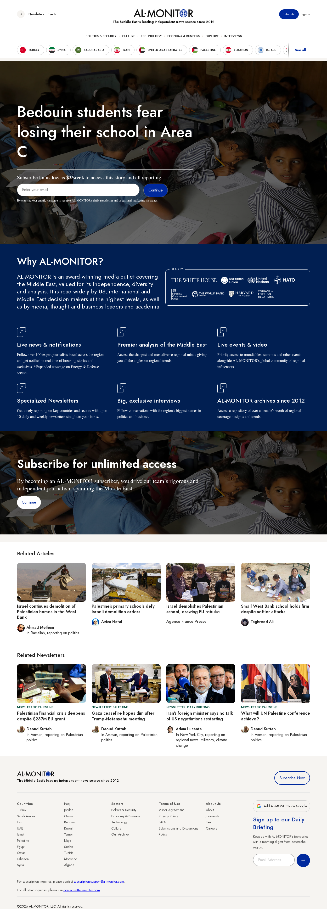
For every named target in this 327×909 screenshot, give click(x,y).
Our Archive (120, 834)
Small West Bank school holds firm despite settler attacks (275, 609)
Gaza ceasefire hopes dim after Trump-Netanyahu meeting (123, 716)
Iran (19, 822)
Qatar (21, 852)
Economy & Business (183, 36)
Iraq (67, 803)
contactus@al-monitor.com (81, 890)
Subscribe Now (292, 778)
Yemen (68, 834)
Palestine (23, 840)
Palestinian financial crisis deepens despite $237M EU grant (51, 716)
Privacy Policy (168, 816)
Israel (20, 834)
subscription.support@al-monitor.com (99, 881)
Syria (20, 865)
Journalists (212, 816)
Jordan (68, 810)
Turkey (21, 810)
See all (300, 50)
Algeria (69, 865)
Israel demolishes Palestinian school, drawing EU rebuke (194, 609)
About (210, 810)
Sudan (68, 846)
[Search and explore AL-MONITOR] (21, 14)
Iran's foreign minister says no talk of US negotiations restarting (199, 716)
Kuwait (68, 828)
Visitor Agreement (171, 810)
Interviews (233, 36)
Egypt (20, 846)
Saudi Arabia (26, 816)
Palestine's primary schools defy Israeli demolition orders (123, 609)
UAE (20, 828)
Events (52, 14)
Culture (128, 36)
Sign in (305, 14)
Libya (67, 840)
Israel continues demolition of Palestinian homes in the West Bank (46, 612)
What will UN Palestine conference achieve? (275, 716)
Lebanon (23, 859)
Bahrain (69, 822)
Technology (151, 36)
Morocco (70, 859)
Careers (211, 828)
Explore (212, 36)
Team (210, 822)
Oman (68, 816)
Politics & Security (100, 36)
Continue (29, 502)
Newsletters (36, 14)
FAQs (162, 822)
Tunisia (68, 852)
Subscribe (289, 14)
